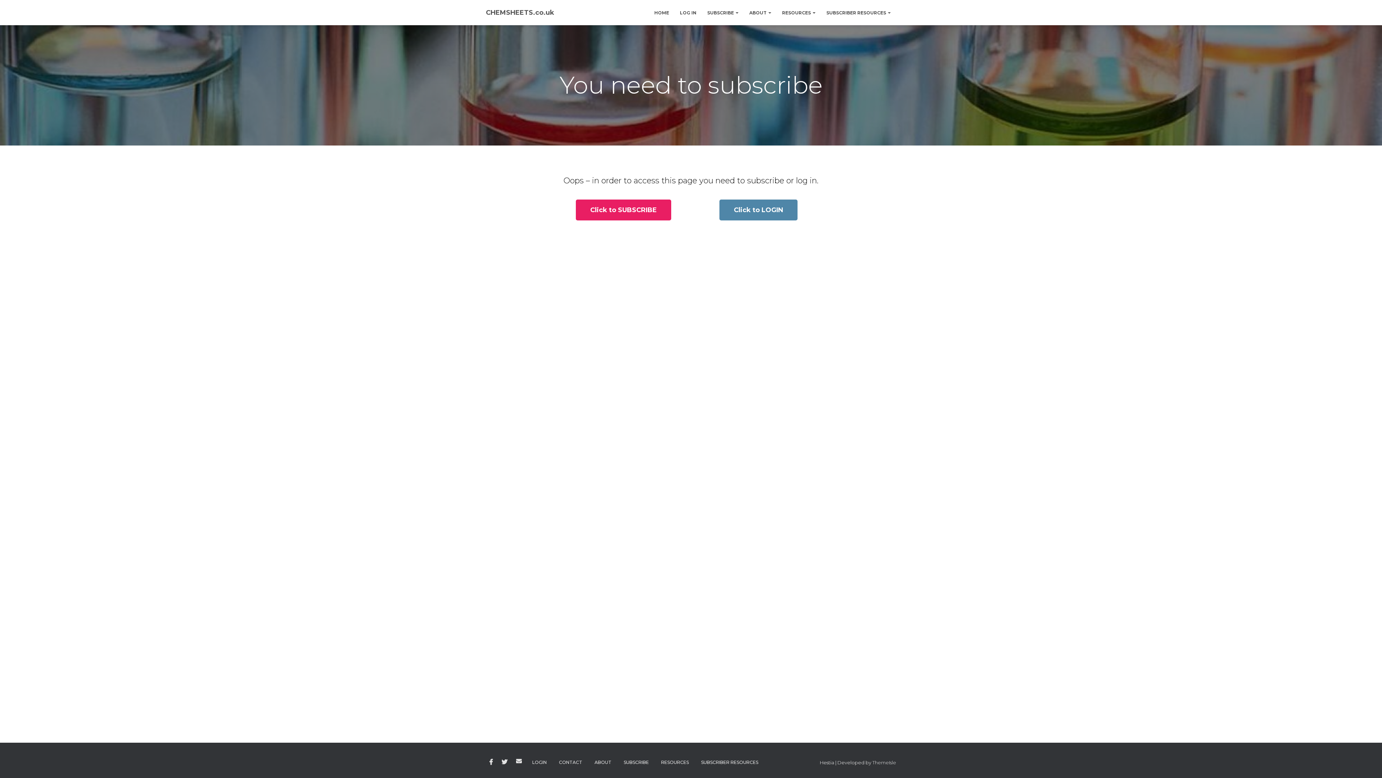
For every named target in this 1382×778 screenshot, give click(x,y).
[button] (623, 210)
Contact (570, 762)
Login (539, 762)
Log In (688, 12)
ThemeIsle (884, 762)
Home (661, 12)
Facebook (491, 762)
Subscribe (721, 12)
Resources (797, 12)
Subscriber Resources (856, 12)
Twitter (504, 762)
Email (518, 761)
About (758, 12)
